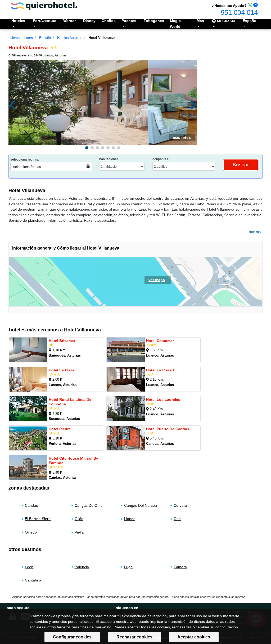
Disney (89, 21)
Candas (31, 505)
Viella (79, 532)
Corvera (180, 505)
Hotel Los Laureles (163, 399)
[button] (86, 147)
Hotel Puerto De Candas (167, 429)
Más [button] (200, 21)
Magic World (175, 24)
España (45, 38)
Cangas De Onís (88, 505)
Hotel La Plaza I (160, 370)
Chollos (109, 21)
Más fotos (182, 137)
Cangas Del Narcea (140, 505)
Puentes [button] (128, 21)
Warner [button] (69, 21)
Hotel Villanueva (102, 38)
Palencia (82, 567)
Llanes (129, 519)
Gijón (79, 519)
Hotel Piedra (60, 429)
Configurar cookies (72, 637)
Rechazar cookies (134, 637)
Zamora (180, 567)
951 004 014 (239, 12)
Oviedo (31, 532)
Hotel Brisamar (62, 341)
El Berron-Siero (38, 519)
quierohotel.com (20, 38)
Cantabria (33, 580)
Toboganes (154, 21)
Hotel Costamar (160, 341)
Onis (177, 519)
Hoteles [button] (18, 21)
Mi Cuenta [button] (225, 21)
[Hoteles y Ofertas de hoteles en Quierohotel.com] (44, 5)
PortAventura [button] (44, 21)
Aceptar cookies (193, 637)
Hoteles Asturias (69, 38)
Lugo (128, 567)
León (29, 567)
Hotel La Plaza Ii (63, 370)
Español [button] (250, 21)
